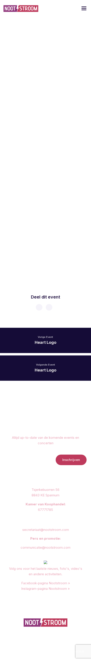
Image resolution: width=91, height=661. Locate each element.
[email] (49, 307)
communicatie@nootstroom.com (45, 547)
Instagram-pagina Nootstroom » (45, 588)
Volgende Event (45, 364)
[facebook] (39, 307)
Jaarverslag (32, 646)
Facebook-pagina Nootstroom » (45, 583)
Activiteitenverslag (54, 646)
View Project (25, 263)
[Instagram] (50, 640)
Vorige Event (45, 337)
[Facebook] (41, 640)
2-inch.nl (78, 651)
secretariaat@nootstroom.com (45, 530)
